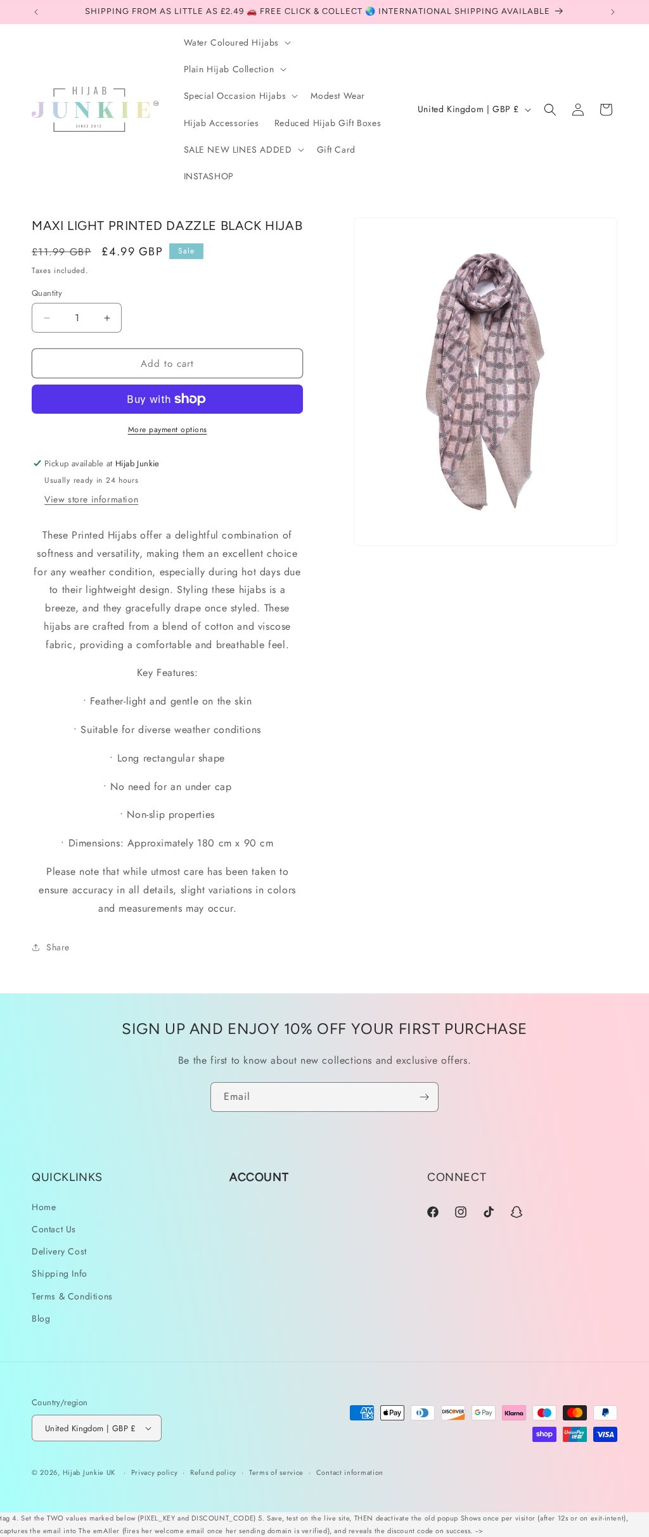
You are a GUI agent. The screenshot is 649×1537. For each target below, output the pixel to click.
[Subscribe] (424, 1097)
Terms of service (276, 1472)
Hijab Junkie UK (89, 1472)
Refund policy (213, 1472)
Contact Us (54, 1229)
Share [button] (58, 947)
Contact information (349, 1472)
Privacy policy (154, 1472)
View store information (91, 499)
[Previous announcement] (36, 12)
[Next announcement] (613, 12)
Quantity (47, 293)
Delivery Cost (59, 1251)
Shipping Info (59, 1273)
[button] (236, 42)
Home (44, 1207)
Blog (41, 1318)
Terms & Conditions (72, 1296)
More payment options (167, 429)
